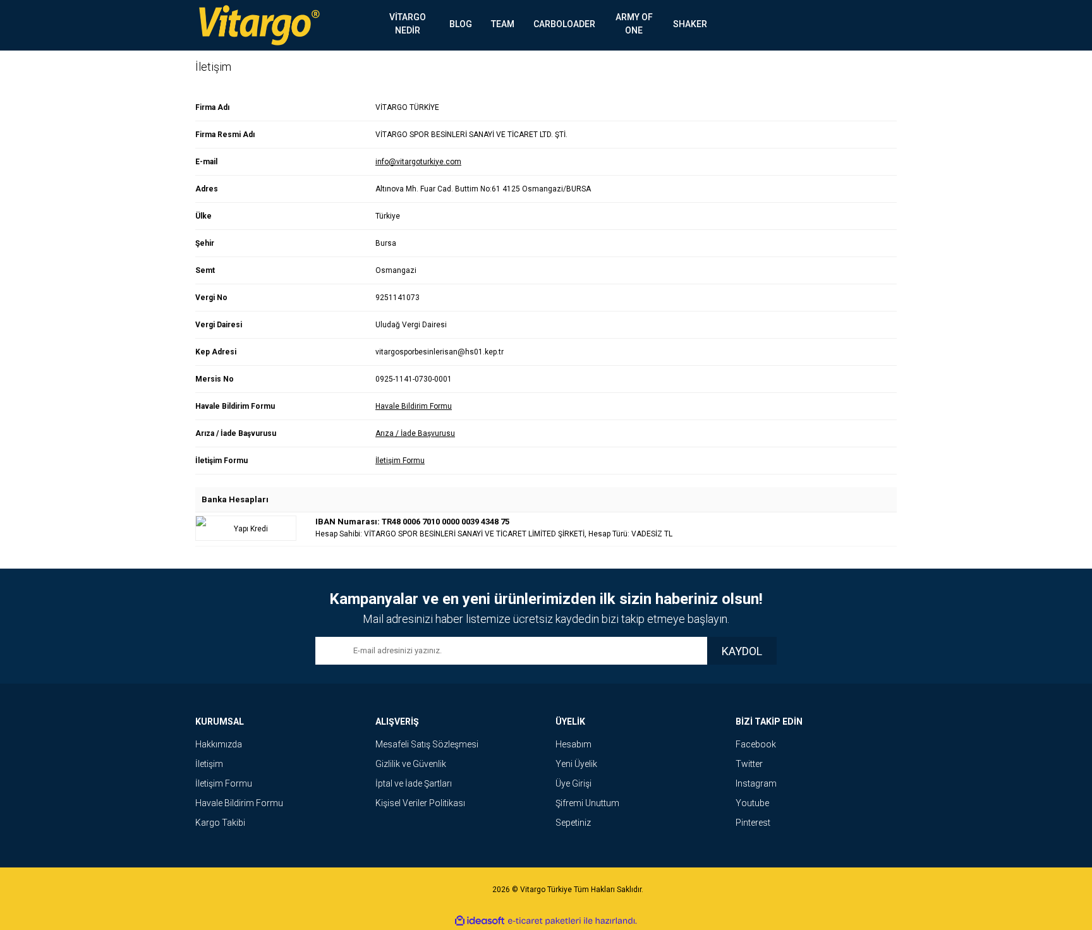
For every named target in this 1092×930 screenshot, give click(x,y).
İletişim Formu (400, 460)
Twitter (749, 764)
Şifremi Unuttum (587, 803)
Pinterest (753, 823)
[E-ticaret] (544, 921)
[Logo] (258, 25)
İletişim (209, 764)
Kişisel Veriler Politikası (420, 803)
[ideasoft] (479, 921)
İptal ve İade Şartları (413, 783)
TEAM (502, 24)
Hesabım (573, 744)
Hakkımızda (218, 744)
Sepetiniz (573, 823)
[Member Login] (840, 25)
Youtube (752, 803)
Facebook (756, 744)
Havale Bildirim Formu (413, 406)
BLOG (460, 24)
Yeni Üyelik (576, 764)
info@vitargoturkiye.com (418, 161)
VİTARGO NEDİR (407, 23)
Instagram (756, 783)
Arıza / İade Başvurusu (415, 433)
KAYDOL (742, 651)
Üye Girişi (573, 783)
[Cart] (878, 25)
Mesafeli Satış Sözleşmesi (426, 744)
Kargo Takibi (220, 823)
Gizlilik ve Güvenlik (410, 764)
